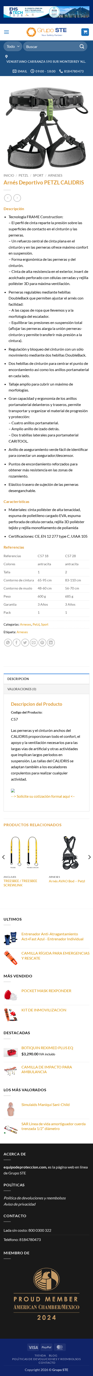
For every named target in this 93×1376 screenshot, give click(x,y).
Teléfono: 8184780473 (22, 1239)
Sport (38, 175)
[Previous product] (17, 198)
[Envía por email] (34, 643)
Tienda (40, 1355)
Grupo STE (17, 1173)
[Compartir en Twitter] (25, 643)
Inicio (9, 175)
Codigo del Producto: (27, 712)
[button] (6, 32)
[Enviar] (82, 46)
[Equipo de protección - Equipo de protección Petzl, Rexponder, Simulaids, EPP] (46, 32)
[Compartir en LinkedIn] (51, 643)
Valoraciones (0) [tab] (21, 689)
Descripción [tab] (18, 679)
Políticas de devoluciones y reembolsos (46, 1359)
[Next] (89, 866)
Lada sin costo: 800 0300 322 (27, 1230)
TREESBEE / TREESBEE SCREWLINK (20, 883)
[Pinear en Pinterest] (42, 643)
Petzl (23, 175)
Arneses (55, 175)
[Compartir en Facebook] (17, 643)
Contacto (47, 1362)
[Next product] (7, 198)
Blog (53, 1355)
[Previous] (4, 866)
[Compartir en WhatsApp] (8, 643)
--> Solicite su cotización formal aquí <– (43, 796)
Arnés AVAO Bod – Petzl (67, 881)
